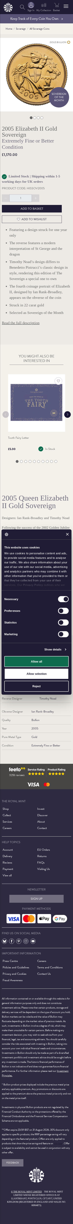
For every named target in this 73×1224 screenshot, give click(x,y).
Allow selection (37, 673)
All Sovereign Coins (39, 29)
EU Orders (43, 849)
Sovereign (21, 29)
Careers (7, 828)
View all (7, 875)
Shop (6, 809)
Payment (8, 869)
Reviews (7, 862)
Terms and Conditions (50, 967)
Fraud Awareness (13, 980)
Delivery (7, 856)
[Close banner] (67, 534)
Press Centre (10, 961)
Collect (7, 815)
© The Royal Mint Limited (26, 1191)
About (41, 821)
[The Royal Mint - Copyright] (8, 6)
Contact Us (44, 974)
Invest (40, 809)
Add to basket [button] (32, 208)
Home (9, 29)
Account (8, 849)
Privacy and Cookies (14, 974)
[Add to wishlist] (58, 381)
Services (7, 821)
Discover (42, 815)
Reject (36, 686)
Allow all (36, 661)
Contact (42, 828)
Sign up (36, 899)
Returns (42, 856)
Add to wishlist (34, 219)
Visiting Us (43, 869)
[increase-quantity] (35, 198)
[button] (66, 6)
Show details (52, 649)
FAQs (41, 862)
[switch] (63, 611)
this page (58, 1143)
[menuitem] (22, 7)
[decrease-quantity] (5, 198)
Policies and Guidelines (16, 967)
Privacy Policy (33, 585)
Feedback (12, 1163)
